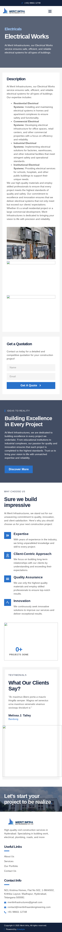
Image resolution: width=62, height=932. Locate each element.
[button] (50, 11)
